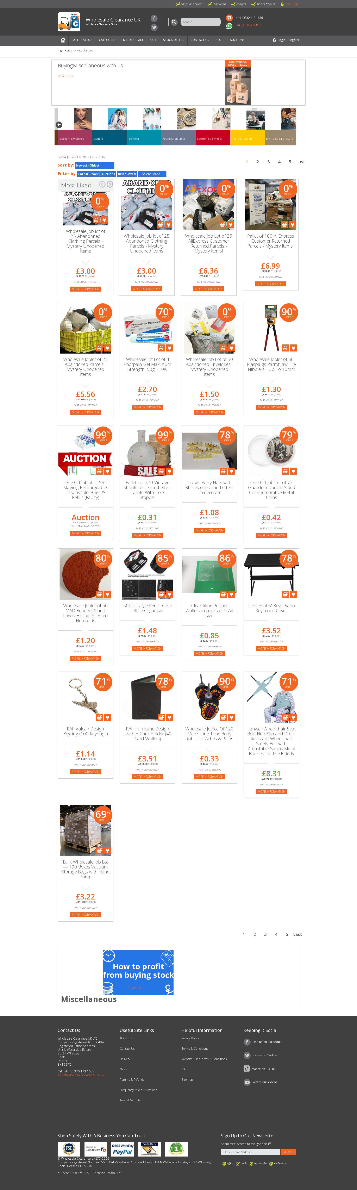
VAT (184, 1069)
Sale (153, 40)
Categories (108, 40)
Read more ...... (138, 987)
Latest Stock (82, 40)
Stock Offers (173, 40)
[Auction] (85, 464)
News (123, 1069)
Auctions (237, 40)
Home (63, 41)
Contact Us (200, 40)
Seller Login (292, 4)
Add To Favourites (104, 219)
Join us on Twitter (154, 27)
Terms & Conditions (195, 1049)
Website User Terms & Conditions (204, 1059)
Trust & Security (130, 1100)
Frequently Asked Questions (138, 1090)
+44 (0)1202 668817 (248, 25)
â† (102, 184)
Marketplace (133, 40)
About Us (126, 1038)
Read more (66, 76)
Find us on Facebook (154, 18)
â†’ (110, 184)
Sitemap (187, 1080)
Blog (219, 40)
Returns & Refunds (132, 1080)
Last (300, 161)
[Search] (175, 22)
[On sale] (147, 469)
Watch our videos (265, 1082)
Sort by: (66, 165)
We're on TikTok (263, 1069)
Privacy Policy (190, 1038)
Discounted (127, 174)
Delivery (125, 1059)
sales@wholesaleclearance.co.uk (81, 1075)
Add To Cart (96, 219)
